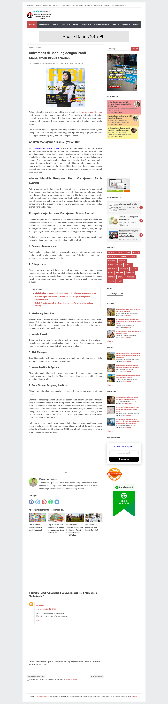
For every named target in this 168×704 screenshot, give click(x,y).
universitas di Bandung (92, 112)
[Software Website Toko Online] (118, 191)
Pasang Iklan (78, 6)
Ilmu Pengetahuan (101, 24)
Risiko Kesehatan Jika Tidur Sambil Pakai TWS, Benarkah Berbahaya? (119, 129)
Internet (128, 265)
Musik (110, 273)
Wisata (136, 24)
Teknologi (130, 277)
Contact (56, 6)
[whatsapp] (50, 501)
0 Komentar (128, 315)
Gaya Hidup (43, 24)
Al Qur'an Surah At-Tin (128, 204)
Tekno (114, 24)
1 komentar (79, 63)
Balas (38, 620)
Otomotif (119, 273)
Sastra (125, 24)
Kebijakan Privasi (119, 6)
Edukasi (65, 24)
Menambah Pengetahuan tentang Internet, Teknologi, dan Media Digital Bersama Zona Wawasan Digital (127, 421)
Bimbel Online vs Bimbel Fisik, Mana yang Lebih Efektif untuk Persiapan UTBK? (66, 293)
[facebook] (31, 501)
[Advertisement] (65, 453)
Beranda (30, 6)
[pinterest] (44, 501)
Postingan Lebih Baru (36, 676)
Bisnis (75, 24)
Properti (85, 24)
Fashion (123, 256)
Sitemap (88, 6)
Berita (55, 24)
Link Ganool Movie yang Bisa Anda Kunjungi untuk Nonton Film (128, 233)
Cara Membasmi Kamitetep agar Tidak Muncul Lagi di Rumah (120, 117)
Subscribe (124, 459)
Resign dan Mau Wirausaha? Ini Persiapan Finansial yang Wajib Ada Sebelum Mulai (119, 104)
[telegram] (56, 501)
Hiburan (122, 260)
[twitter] (37, 501)
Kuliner (134, 269)
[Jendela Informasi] (39, 14)
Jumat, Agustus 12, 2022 (46, 609)
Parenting (130, 273)
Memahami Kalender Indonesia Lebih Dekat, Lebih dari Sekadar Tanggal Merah (127, 409)
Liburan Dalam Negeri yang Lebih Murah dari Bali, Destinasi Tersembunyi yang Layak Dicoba (128, 355)
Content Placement (101, 6)
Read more (118, 112)
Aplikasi (111, 252)
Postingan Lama (97, 676)
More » (110, 341)
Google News (71, 679)
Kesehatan (124, 269)
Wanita (111, 281)
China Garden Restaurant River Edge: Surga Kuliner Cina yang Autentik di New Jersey (128, 321)
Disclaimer (66, 6)
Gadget (132, 256)
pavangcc (40, 605)
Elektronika (112, 256)
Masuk (135, 696)
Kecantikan (112, 269)
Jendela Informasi (43, 6)
